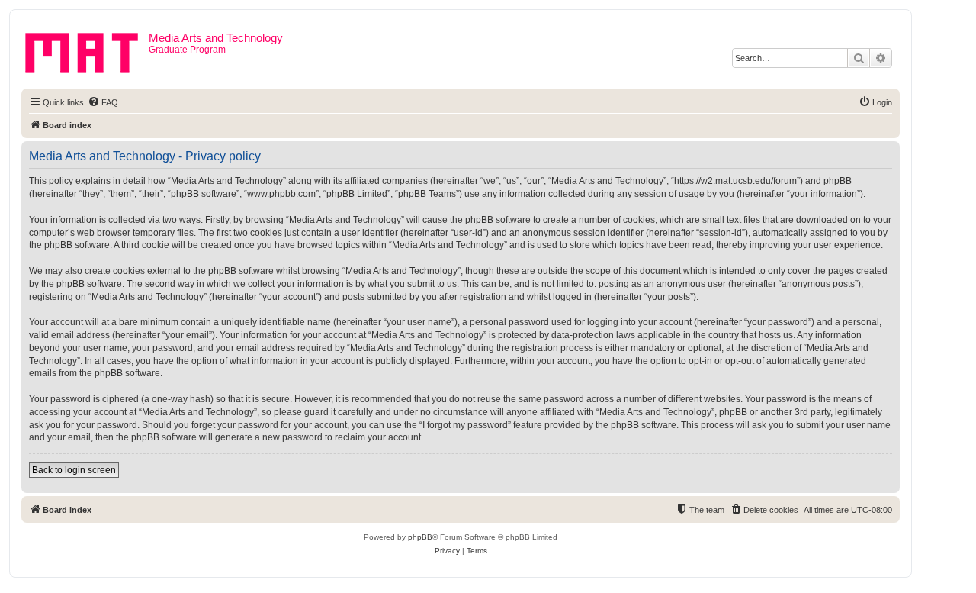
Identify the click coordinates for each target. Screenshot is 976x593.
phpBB (420, 537)
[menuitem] (103, 102)
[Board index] (87, 49)
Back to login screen (74, 470)
